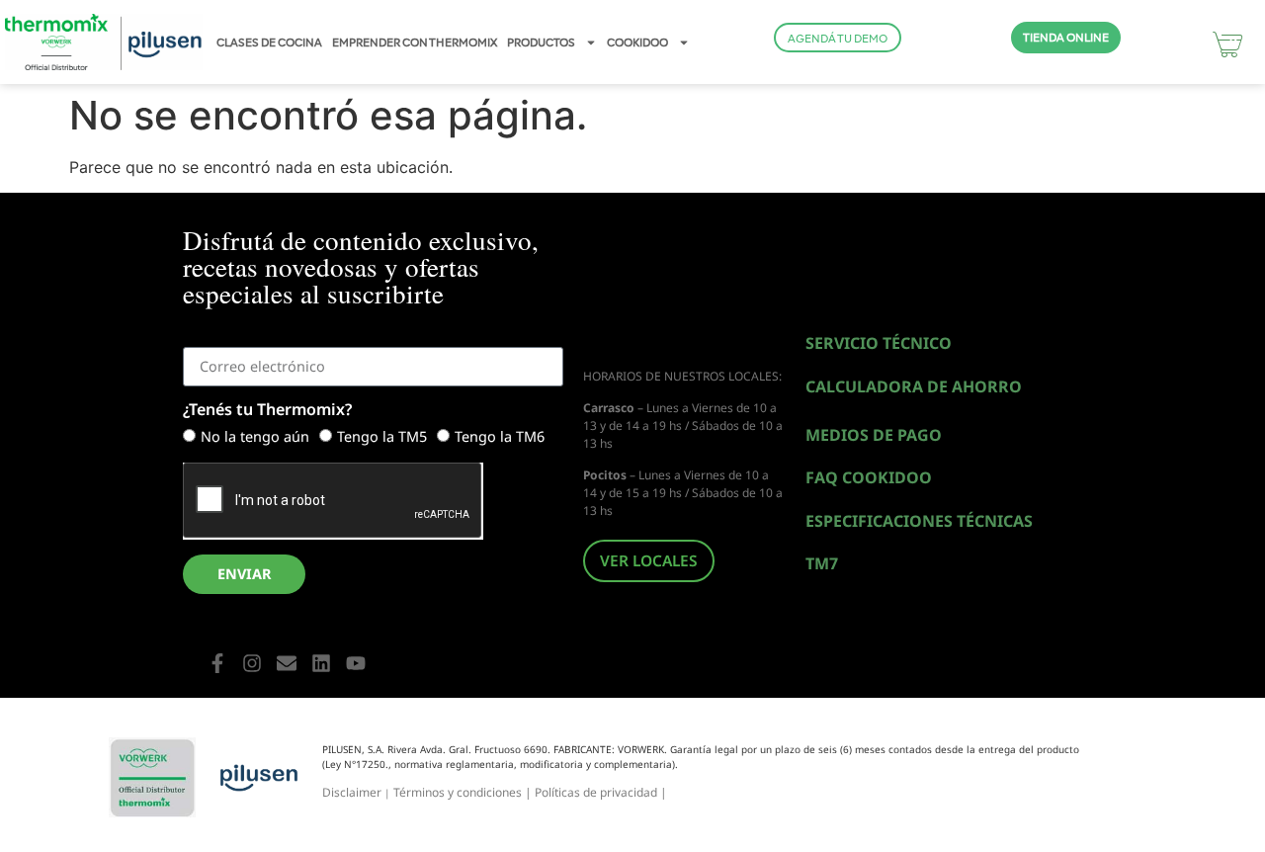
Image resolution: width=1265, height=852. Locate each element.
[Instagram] (252, 663)
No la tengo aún (255, 437)
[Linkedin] (321, 663)
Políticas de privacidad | (601, 792)
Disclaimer (351, 792)
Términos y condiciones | (464, 792)
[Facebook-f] (217, 663)
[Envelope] (286, 663)
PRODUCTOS (541, 42)
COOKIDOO (637, 42)
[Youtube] (356, 663)
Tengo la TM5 (382, 437)
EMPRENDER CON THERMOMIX (414, 42)
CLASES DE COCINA (269, 42)
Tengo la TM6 (500, 437)
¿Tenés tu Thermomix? (267, 410)
